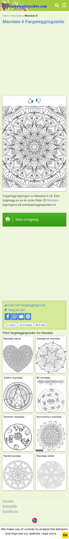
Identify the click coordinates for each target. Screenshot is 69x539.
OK (65, 535)
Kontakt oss (10, 511)
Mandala (17, 15)
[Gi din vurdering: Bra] (30, 101)
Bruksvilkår (10, 506)
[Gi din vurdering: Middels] (38, 101)
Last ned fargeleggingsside (26, 305)
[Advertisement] (34, 58)
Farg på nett (16, 310)
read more (49, 533)
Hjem (6, 15)
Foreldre (8, 501)
